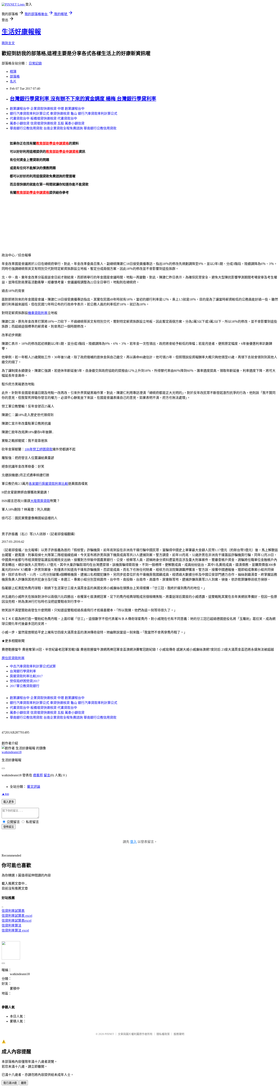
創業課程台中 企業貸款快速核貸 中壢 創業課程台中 (47, 108)
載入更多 (8, 801)
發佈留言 (8, 826)
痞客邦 (38, 775)
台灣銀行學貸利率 (23, 671)
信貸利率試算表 (13, 910)
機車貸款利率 (38, 313)
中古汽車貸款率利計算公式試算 (33, 666)
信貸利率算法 (11, 925)
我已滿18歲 (10, 1082)
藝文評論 (33, 786)
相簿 (13, 71)
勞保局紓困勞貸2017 (24, 681)
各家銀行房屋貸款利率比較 (48, 483)
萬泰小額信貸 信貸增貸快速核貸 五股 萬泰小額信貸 (47, 123)
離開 (23, 1082)
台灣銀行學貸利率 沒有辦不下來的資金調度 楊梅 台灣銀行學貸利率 (83, 98)
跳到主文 (8, 43)
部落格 (15, 76)
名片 (13, 81)
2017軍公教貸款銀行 (24, 686)
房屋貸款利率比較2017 (26, 676)
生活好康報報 (21, 31)
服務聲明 (179, 1034)
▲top (5, 794)
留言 (47, 775)
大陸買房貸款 (40, 501)
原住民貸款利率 (13, 658)
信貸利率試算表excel (16, 920)
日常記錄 (35, 63)
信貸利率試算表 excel (17, 915)
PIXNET (109, 1034)
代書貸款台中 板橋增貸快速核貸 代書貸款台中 (43, 118)
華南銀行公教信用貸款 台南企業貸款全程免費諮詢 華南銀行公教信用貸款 (63, 128)
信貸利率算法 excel (15, 930)
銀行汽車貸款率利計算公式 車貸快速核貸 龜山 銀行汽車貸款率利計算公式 (63, 113)
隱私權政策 (163, 1034)
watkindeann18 (12, 752)
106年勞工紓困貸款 (38, 449)
